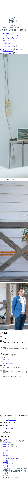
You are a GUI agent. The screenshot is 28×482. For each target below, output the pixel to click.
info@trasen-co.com (8, 363)
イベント (5, 455)
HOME (5, 431)
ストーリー (6, 454)
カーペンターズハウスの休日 (11, 458)
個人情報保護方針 (8, 463)
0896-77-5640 (6, 359)
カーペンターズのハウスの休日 (8, 46)
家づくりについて (8, 452)
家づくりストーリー (8, 37)
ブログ (10, 43)
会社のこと (6, 40)
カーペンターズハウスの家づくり (12, 35)
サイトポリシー (7, 465)
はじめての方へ (7, 450)
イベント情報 (3, 43)
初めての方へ (7, 33)
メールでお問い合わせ (6, 49)
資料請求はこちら (8, 51)
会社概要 (5, 462)
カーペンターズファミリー (10, 38)
